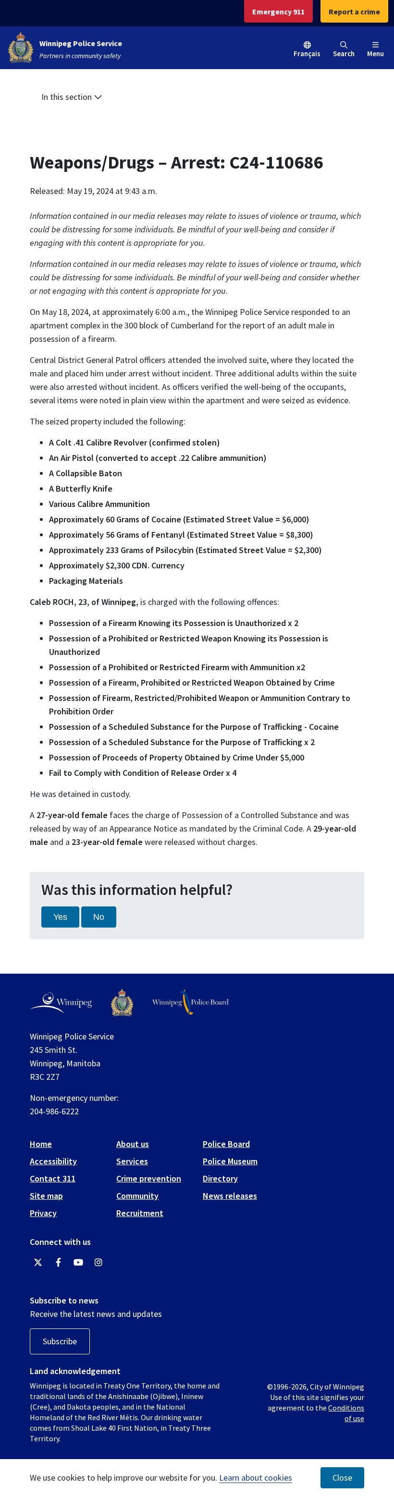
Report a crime (354, 11)
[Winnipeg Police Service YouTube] (78, 1263)
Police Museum (230, 1161)
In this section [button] (67, 96)
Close (342, 1477)
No (98, 917)
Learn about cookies (255, 1477)
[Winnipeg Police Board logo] (190, 1002)
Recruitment (139, 1213)
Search (344, 53)
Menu (375, 53)
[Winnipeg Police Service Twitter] (38, 1263)
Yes (60, 917)
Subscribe (60, 1341)
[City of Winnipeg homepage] (61, 1002)
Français (307, 53)
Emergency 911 (278, 11)
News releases (230, 1195)
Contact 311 (52, 1178)
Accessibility (53, 1161)
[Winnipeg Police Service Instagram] (98, 1263)
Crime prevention (148, 1178)
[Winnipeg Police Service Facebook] (58, 1263)
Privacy (43, 1213)
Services (132, 1161)
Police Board (226, 1143)
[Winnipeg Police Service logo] (122, 1002)
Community (137, 1195)
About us (132, 1143)
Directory (220, 1178)
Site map (46, 1195)
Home (41, 1143)
